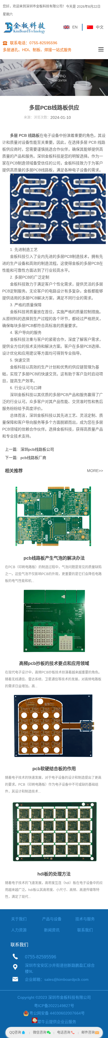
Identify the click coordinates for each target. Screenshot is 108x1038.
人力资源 (19, 930)
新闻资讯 (52, 930)
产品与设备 (51, 919)
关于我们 (19, 919)
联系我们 (85, 930)
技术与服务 (85, 919)
